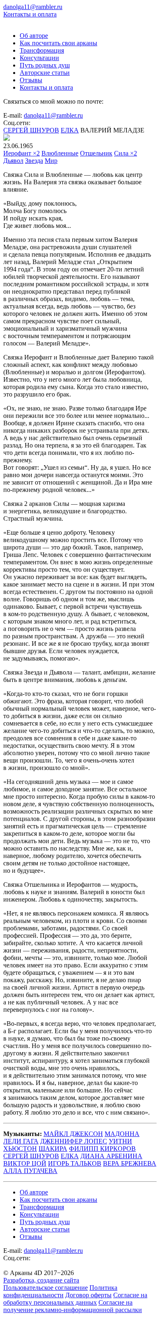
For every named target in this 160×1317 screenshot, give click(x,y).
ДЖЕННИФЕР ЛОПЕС (73, 1141)
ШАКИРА (53, 1148)
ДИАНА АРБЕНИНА (111, 1155)
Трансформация (42, 50)
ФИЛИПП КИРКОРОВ (102, 1148)
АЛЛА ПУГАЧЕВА (30, 1170)
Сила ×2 (125, 153)
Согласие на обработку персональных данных (75, 1298)
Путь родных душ (45, 65)
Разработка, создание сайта (41, 1280)
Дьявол (13, 160)
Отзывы (31, 80)
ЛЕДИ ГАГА (21, 1141)
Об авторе (34, 35)
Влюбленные (59, 153)
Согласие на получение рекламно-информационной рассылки (72, 1306)
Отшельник (96, 153)
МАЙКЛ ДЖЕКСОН (73, 1133)
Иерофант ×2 (21, 153)
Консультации (39, 57)
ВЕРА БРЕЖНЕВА (129, 1163)
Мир (51, 160)
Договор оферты (88, 1294)
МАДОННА (122, 1133)
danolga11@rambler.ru (53, 115)
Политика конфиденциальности (60, 1291)
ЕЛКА (70, 130)
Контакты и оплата (30, 14)
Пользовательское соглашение (45, 1287)
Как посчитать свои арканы (58, 42)
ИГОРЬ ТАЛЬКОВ (74, 1163)
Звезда (34, 160)
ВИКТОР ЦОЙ (24, 1163)
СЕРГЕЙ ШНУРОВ (31, 130)
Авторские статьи (45, 72)
